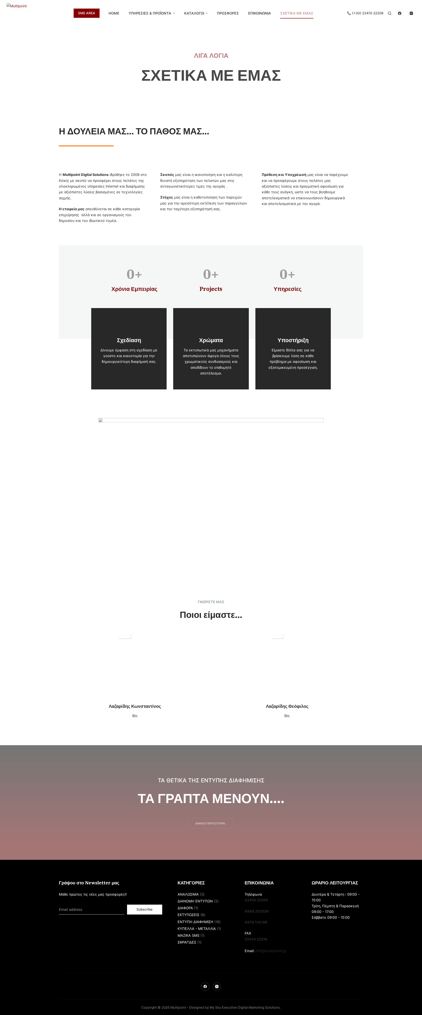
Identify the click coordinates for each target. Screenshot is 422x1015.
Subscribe (144, 909)
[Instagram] (411, 13)
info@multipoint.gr (271, 951)
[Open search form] (389, 13)
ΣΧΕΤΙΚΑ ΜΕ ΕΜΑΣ (296, 13)
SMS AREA (86, 13)
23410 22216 (256, 939)
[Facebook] (400, 13)
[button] (211, 823)
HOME (114, 13)
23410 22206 (256, 900)
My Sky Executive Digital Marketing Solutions (245, 1007)
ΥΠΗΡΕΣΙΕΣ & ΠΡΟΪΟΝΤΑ (150, 13)
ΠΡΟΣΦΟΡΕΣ (228, 13)
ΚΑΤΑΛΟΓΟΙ (194, 13)
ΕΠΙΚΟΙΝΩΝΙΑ (259, 13)
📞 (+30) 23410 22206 (365, 13)
